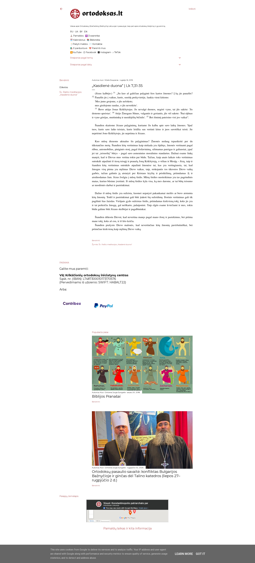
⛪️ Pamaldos (77, 35)
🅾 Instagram (104, 52)
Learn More (184, 554)
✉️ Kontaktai (95, 44)
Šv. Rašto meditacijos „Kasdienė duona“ (70, 93)
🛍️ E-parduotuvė (78, 48)
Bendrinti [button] (64, 80)
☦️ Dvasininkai (92, 35)
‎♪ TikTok (117, 52)
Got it (200, 554)
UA (76, 31)
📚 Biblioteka (93, 40)
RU (71, 31)
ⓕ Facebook (89, 52)
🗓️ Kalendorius (77, 40)
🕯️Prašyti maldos (79, 44)
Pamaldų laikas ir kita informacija (127, 528)
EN (85, 31)
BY (81, 31)
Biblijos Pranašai (106, 396)
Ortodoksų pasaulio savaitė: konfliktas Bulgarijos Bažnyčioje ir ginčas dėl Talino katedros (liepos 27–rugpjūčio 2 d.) (136, 475)
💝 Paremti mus (97, 48)
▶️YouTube (76, 52)
